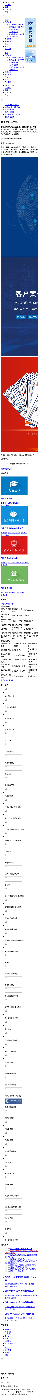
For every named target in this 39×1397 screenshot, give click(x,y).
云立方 (7, 1352)
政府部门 (19, 563)
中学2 (14, 533)
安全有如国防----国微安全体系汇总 (21, 1249)
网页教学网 (9, 1343)
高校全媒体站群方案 (16, 24)
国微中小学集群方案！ (17, 1271)
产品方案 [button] (8, 22)
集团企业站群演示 (7, 593)
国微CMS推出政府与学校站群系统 (19, 1291)
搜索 (6, 12)
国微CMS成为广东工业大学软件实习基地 (23, 1265)
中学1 (10, 533)
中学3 (18, 533)
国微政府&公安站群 (9, 558)
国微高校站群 (6, 498)
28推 (6, 1338)
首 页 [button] (6, 20)
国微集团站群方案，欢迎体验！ (20, 1259)
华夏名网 (8, 1341)
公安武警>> (12, 563)
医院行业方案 (13, 37)
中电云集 (8, 1350)
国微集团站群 (6, 588)
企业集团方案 (13, 29)
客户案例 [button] (8, 41)
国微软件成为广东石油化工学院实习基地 (23, 1269)
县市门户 (26, 563)
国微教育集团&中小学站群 (12, 528)
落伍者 (7, 1336)
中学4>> (24, 533)
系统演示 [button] (8, 39)
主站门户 (4, 503)
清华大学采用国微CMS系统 (18, 1267)
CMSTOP (8, 1334)
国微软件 (8, 1329)
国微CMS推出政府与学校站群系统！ (20, 1302)
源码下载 (8, 1348)
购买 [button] (6, 44)
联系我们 (8, 5)
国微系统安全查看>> (8, 604)
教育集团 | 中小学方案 (16, 34)
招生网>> (17, 503)
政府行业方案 (13, 32)
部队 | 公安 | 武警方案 (16, 27)
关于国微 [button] (8, 49)
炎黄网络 (8, 1332)
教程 (6, 7)
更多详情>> (5, 505)
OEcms (7, 1345)
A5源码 (7, 1355)
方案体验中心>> (6, 469)
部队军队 (4, 563)
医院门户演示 (19, 593)
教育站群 (4, 533)
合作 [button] (6, 46)
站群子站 (11, 503)
